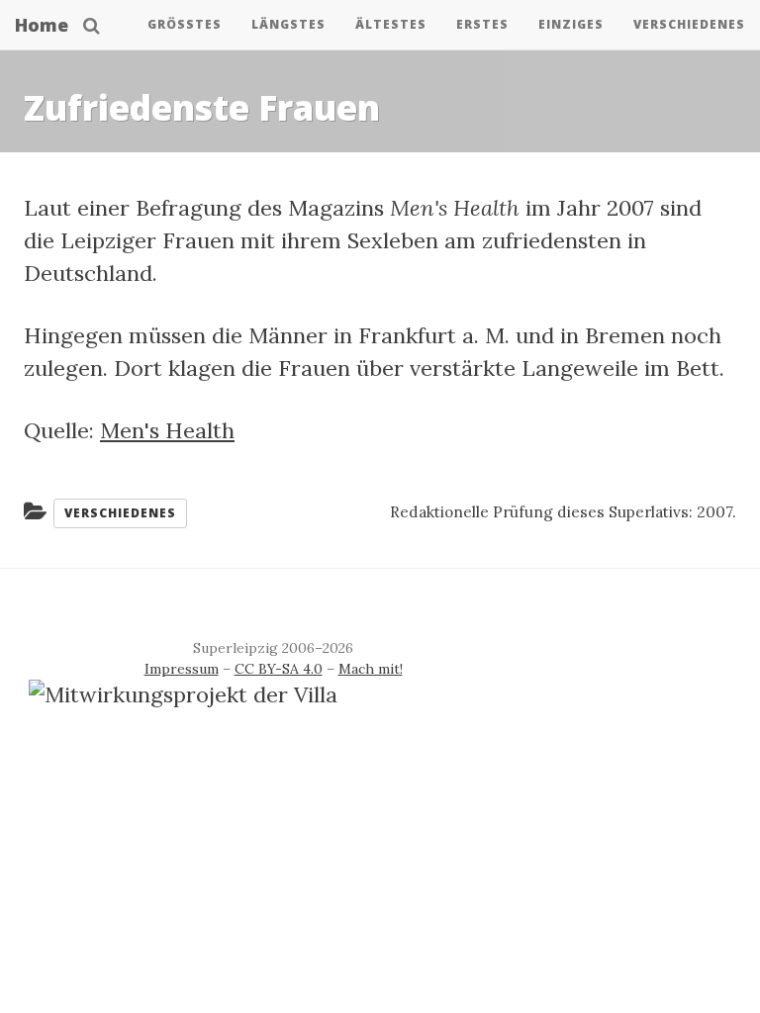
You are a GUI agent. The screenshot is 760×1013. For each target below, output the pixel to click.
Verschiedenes (689, 24)
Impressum (181, 669)
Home (41, 25)
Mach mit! (370, 669)
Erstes (482, 24)
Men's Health (167, 430)
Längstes (288, 24)
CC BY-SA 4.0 (279, 669)
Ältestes (391, 24)
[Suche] (91, 24)
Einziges (571, 24)
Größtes (184, 24)
